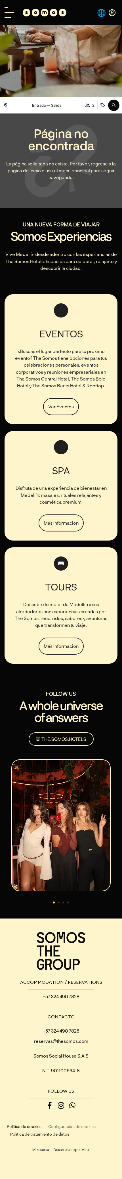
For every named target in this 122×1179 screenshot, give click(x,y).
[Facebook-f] (49, 1105)
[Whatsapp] (72, 1105)
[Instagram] (61, 1105)
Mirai (85, 1149)
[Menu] (9, 12)
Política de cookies (24, 1126)
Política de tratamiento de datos (39, 1134)
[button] (113, 105)
